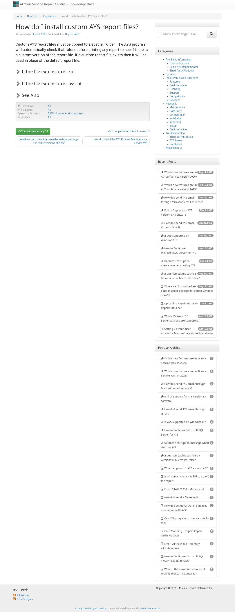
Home (19, 16)
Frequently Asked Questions (182, 77)
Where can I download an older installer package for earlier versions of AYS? (50, 141)
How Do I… (171, 103)
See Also (30, 95)
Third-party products (182, 136)
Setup (173, 125)
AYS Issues (176, 140)
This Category (25, 599)
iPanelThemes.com (150, 608)
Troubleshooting (175, 133)
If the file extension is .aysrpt (52, 83)
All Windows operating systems (66, 113)
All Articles (23, 595)
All (49, 106)
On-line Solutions (179, 63)
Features (175, 81)
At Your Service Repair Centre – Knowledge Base (56, 4)
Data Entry (176, 111)
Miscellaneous (174, 147)
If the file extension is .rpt (48, 71)
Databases (176, 144)
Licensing (175, 89)
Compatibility (177, 96)
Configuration (177, 114)
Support (174, 92)
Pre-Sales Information (178, 59)
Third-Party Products (182, 70)
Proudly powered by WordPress (90, 608)
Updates (171, 74)
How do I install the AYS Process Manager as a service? (120, 141)
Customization (178, 85)
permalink (74, 34)
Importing (175, 122)
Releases (175, 100)
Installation (49, 16)
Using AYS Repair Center (184, 66)
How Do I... (33, 16)
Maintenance (177, 107)
